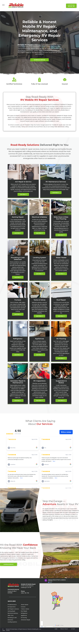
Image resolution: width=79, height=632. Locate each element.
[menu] (3, 5)
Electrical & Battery (13, 613)
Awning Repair (11, 611)
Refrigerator (24, 613)
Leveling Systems (12, 622)
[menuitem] (56, 629)
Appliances (24, 615)
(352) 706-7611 (25, 593)
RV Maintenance (12, 604)
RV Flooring (24, 617)
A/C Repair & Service (13, 609)
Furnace (23, 607)
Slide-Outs (10, 615)
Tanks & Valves (25, 609)
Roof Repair (24, 611)
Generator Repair (25, 620)
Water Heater (24, 604)
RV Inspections (12, 607)
